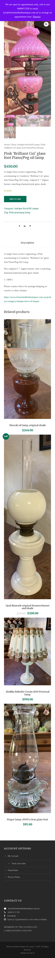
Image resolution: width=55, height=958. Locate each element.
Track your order (18, 863)
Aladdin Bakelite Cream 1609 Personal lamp (27, 693)
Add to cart (15, 199)
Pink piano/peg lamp (19, 212)
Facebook (11, 916)
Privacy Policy (14, 877)
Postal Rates (13, 870)
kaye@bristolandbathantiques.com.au (24, 908)
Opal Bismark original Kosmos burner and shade (28, 607)
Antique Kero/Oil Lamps (28, 144)
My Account (13, 856)
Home (7, 144)
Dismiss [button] (37, 16)
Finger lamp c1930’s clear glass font (27, 819)
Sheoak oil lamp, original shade (27, 425)
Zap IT (32, 953)
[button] (46, 24)
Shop (13, 144)
